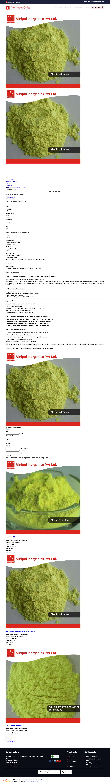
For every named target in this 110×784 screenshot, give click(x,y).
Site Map (71, 766)
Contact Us (87, 7)
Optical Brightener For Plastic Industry (17, 187)
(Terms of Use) (40, 779)
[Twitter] (52, 761)
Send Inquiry (11, 179)
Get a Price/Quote (10, 197)
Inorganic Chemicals (91, 756)
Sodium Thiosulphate (91, 767)
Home (9, 184)
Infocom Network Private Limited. (31, 781)
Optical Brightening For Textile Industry (94, 759)
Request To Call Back (11, 181)
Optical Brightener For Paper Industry (93, 763)
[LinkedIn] (55, 761)
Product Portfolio (78, 7)
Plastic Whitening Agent (14, 725)
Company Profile (67, 7)
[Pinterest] (60, 761)
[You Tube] (57, 761)
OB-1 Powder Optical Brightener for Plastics (20, 631)
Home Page (59, 7)
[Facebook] (50, 761)
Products (9, 185)
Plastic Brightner (11, 537)
